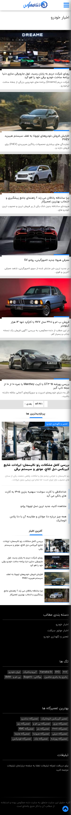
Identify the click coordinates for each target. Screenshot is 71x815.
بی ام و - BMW (13, 677)
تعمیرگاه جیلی (59, 734)
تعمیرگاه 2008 (59, 728)
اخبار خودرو (62, 624)
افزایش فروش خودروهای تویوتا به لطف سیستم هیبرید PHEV (37, 137)
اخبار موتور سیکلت (57, 630)
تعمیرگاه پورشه (59, 739)
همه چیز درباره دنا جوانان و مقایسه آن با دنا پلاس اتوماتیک (38, 518)
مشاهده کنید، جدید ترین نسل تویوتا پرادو (43, 506)
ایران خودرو (14, 672)
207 (65, 672)
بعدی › (28, 404)
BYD (57, 672)
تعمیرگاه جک (41, 739)
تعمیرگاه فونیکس (21, 739)
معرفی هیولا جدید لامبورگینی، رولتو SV (46, 260)
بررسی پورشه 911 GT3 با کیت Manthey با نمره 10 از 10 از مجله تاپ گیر (36, 386)
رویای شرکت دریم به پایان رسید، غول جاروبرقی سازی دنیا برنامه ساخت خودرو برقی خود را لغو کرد (35, 75)
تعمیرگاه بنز (43, 728)
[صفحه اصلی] (35, 4)
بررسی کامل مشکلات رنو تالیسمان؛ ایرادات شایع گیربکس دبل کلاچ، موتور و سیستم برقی (36, 467)
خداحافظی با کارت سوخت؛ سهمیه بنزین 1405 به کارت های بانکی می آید (35, 494)
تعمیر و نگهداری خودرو (57, 424)
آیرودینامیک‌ (30, 672)
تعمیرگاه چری (60, 723)
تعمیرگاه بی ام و (41, 723)
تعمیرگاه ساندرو (29, 718)
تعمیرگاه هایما (22, 734)
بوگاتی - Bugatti (32, 677)
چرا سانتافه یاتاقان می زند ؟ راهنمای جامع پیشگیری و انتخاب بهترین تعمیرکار (37, 199)
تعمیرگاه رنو (23, 723)
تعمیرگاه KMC (26, 728)
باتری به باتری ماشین (55, 677)
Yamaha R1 (46, 672)
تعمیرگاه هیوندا (41, 734)
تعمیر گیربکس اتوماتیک (54, 718)
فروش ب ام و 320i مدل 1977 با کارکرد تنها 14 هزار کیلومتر (40, 324)
